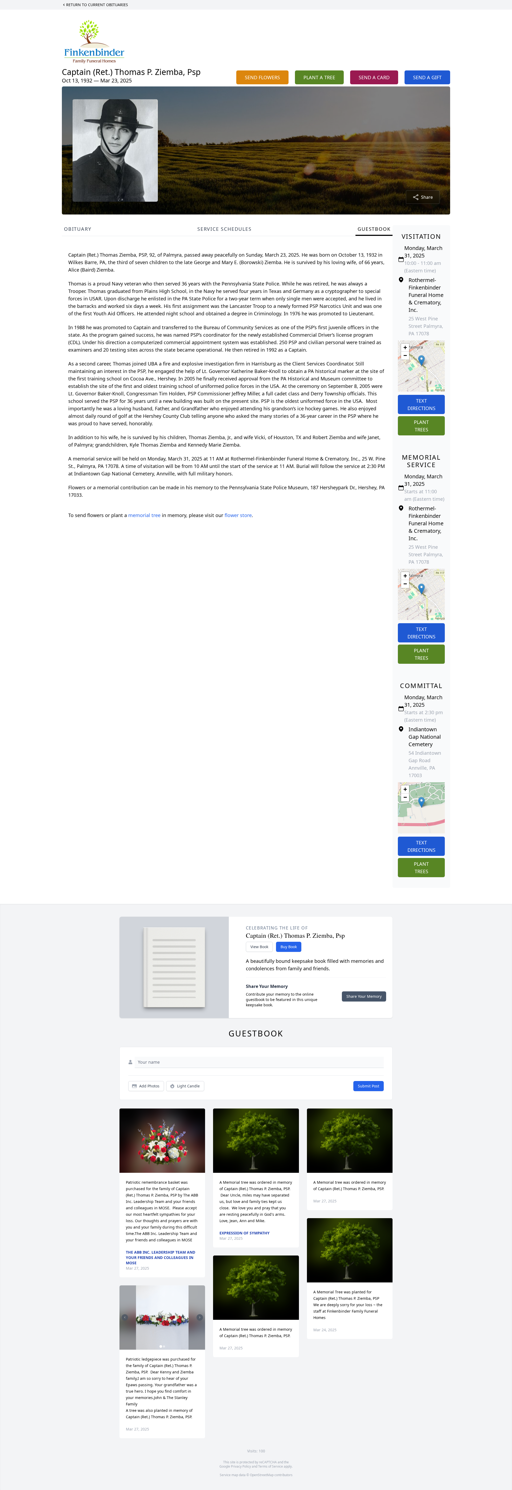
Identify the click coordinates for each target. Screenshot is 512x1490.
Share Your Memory (364, 996)
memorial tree (144, 515)
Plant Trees (421, 426)
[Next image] (200, 1317)
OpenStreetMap (262, 1475)
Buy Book (289, 946)
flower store (238, 515)
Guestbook (374, 229)
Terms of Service (270, 1466)
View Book (259, 946)
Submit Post (368, 1085)
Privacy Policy (241, 1466)
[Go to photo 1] (160, 1346)
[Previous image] (125, 1317)
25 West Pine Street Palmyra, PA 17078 (426, 326)
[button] (421, 360)
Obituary (77, 229)
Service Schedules (224, 229)
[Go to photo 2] (164, 1346)
